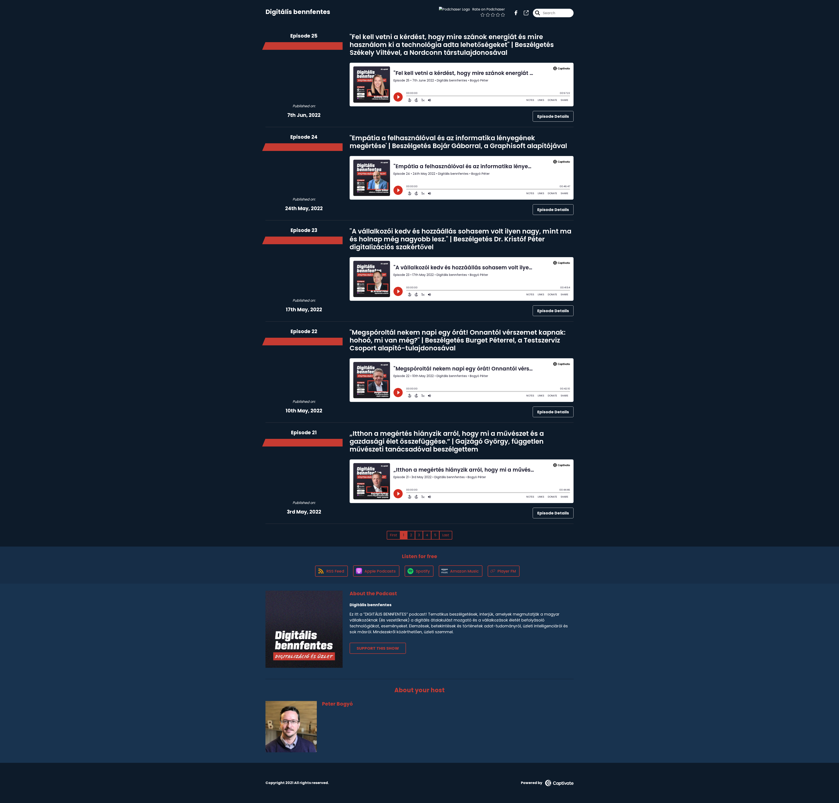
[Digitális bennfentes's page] (523, 13)
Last (445, 535)
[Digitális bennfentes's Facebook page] (516, 13)
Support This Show (378, 648)
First (393, 535)
